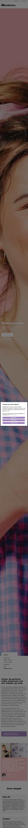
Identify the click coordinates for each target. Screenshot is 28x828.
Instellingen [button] (13, 420)
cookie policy (13, 415)
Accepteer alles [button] (13, 423)
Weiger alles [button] (14, 417)
